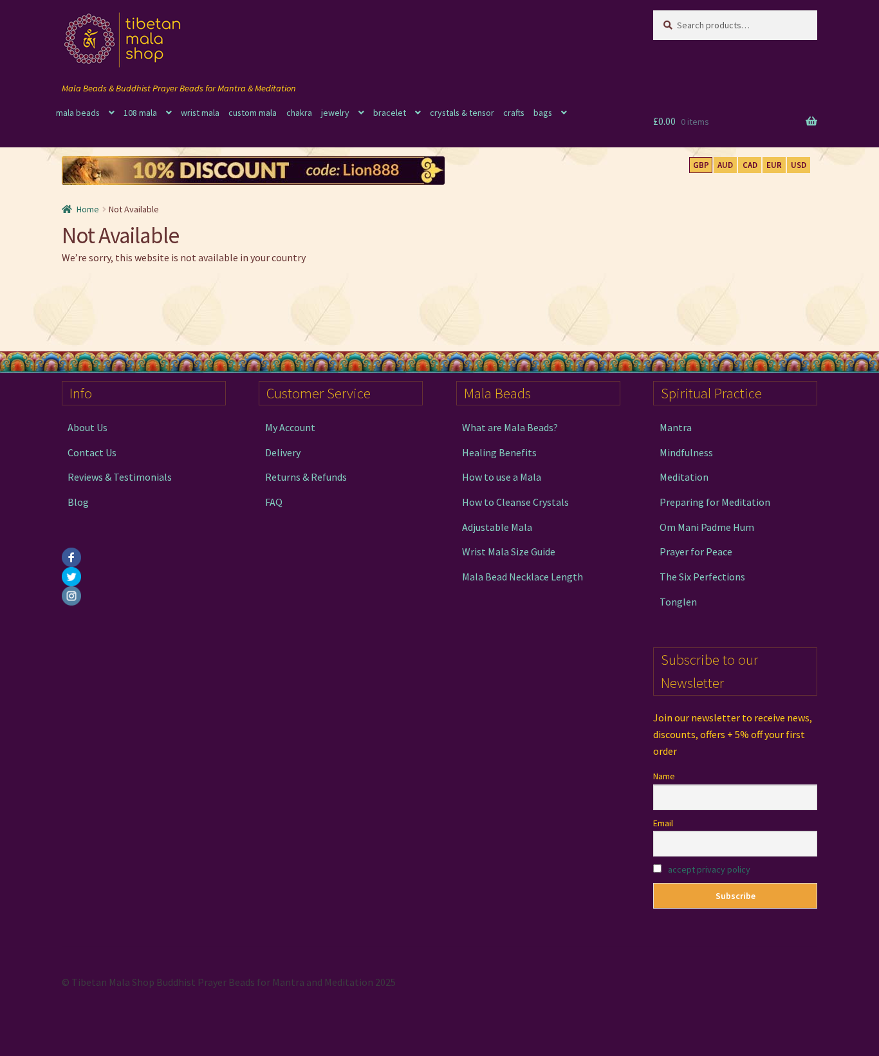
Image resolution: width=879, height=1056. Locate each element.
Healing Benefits (499, 452)
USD (798, 165)
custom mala (252, 112)
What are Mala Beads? (510, 427)
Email (663, 823)
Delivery (283, 452)
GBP (701, 165)
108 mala (140, 112)
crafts (513, 112)
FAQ (273, 502)
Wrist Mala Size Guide (508, 551)
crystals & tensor (462, 112)
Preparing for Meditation (715, 502)
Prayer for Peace (696, 551)
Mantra (676, 427)
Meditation (684, 476)
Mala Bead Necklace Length (522, 576)
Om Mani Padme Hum (707, 527)
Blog (78, 502)
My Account (290, 427)
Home (88, 209)
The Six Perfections (702, 576)
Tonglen (678, 601)
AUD (725, 165)
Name (664, 776)
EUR (774, 165)
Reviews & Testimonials (120, 476)
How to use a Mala (501, 476)
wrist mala (200, 112)
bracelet (389, 112)
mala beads (78, 112)
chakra (299, 112)
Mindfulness (686, 452)
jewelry (335, 112)
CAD (750, 165)
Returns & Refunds (306, 476)
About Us (87, 427)
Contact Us (92, 452)
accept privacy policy (709, 869)
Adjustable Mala (497, 527)
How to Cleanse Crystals (515, 502)
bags (542, 112)
